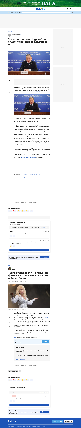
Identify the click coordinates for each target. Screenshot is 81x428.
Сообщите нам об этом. (32, 202)
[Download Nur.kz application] (40, 3)
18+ (19, 371)
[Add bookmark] (10, 93)
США (10, 371)
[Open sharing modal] (9, 88)
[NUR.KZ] (40, 9)
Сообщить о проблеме (57, 421)
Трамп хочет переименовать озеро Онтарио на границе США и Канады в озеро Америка (32, 351)
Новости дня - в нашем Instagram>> (22, 177)
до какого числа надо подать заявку (32, 174)
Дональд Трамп (15, 371)
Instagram (45, 257)
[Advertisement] (40, 21)
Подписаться (45, 341)
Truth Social (45, 317)
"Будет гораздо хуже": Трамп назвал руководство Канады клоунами (32, 355)
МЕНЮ (12, 8)
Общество (10, 31)
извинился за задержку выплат (28, 157)
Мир (9, 265)
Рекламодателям (68, 421)
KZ (64, 8)
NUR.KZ (38, 91)
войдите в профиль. (44, 227)
